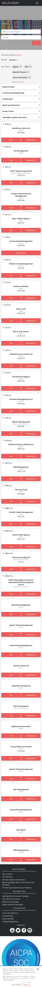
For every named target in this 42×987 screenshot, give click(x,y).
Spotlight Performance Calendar (15, 896)
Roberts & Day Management (21, 263)
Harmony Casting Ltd (21, 557)
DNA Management (21, 467)
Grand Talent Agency (21, 535)
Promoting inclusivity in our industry (17, 887)
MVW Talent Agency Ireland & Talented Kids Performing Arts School (21, 582)
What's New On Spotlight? (12, 904)
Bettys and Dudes (21, 286)
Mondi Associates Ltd (21, 128)
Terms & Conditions (10, 913)
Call (11, 140)
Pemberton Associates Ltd (21, 354)
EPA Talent (21, 830)
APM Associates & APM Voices (21, 444)
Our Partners (7, 877)
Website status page (10, 902)
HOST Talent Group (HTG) (21, 171)
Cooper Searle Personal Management (21, 194)
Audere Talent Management (21, 769)
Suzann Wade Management (21, 241)
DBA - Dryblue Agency (21, 218)
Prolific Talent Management (21, 512)
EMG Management (21, 850)
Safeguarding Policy (10, 921)
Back (5, 23)
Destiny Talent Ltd (21, 665)
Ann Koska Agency (21, 706)
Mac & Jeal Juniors (21, 331)
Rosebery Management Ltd (21, 399)
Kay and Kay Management (21, 809)
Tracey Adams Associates (21, 746)
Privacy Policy (7, 916)
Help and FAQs (8, 918)
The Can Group (21, 489)
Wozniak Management (21, 605)
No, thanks (16, 984)
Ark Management (21, 151)
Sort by (4, 59)
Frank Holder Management (21, 645)
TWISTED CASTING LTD (21, 686)
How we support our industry (13, 879)
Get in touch (7, 874)
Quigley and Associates (21, 726)
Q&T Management (21, 789)
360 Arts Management (21, 422)
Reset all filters (18, 82)
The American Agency (21, 376)
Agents (19, 55)
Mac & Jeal (21, 309)
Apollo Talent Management (21, 625)
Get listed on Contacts (11, 899)
